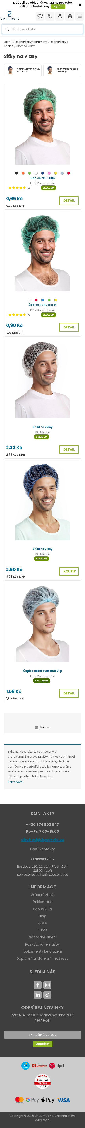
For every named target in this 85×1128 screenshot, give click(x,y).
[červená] (69, 173)
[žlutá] (56, 173)
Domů (8, 42)
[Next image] (75, 124)
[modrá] (42, 300)
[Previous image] (10, 124)
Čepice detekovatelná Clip (42, 671)
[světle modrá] (62, 173)
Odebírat (43, 1044)
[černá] (16, 173)
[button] (42, 29)
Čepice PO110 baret (43, 305)
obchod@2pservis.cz (42, 839)
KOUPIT (69, 571)
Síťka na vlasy (42, 427)
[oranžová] (23, 173)
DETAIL (69, 200)
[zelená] (29, 173)
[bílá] (36, 173)
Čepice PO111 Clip (42, 178)
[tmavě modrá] (42, 173)
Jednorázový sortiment (31, 42)
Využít (58, 6)
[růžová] (49, 173)
